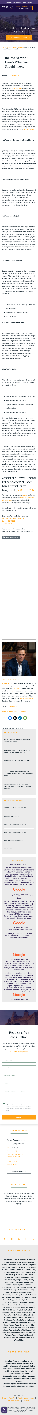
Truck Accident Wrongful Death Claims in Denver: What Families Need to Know (19, 774)
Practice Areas (23, 1398)
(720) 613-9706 (24, 8)
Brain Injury (9, 849)
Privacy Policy (21, 1410)
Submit (19, 1117)
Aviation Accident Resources (15, 808)
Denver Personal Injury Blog (15, 47)
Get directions (11, 1161)
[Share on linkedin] (20, 718)
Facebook (22, 712)
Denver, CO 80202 (8, 521)
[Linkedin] (19, 1239)
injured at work (17, 88)
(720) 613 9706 (25, 490)
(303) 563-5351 (16, 1147)
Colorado (17, 688)
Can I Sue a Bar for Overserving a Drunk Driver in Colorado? (17, 751)
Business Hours (12, 1165)
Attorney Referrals (14, 1401)
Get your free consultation (19, 37)
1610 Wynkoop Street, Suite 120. (13, 518)
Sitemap (22, 1411)
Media (32, 1398)
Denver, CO (13, 706)
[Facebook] (4, 1239)
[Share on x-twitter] (15, 718)
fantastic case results (26, 698)
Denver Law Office (13, 1151)
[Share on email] (25, 718)
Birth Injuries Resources (13, 840)
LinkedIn (10, 712)
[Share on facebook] (10, 718)
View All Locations (18, 1171)
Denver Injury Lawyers (16, 1140)
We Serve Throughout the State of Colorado (19, 2)
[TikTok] (34, 1239)
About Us (12, 1398)
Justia (4, 712)
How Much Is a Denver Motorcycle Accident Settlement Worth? (17, 762)
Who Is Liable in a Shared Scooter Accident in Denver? (17, 741)
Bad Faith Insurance (11, 816)
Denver (11, 691)
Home (4, 47)
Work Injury (15, 75)
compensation (29, 129)
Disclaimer (11, 1410)
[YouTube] (12, 1239)
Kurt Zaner (5, 683)
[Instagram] (26, 1239)
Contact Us (26, 1401)
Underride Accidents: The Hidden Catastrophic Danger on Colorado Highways (17, 786)
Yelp (15, 712)
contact (24, 495)
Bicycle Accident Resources (15, 824)
